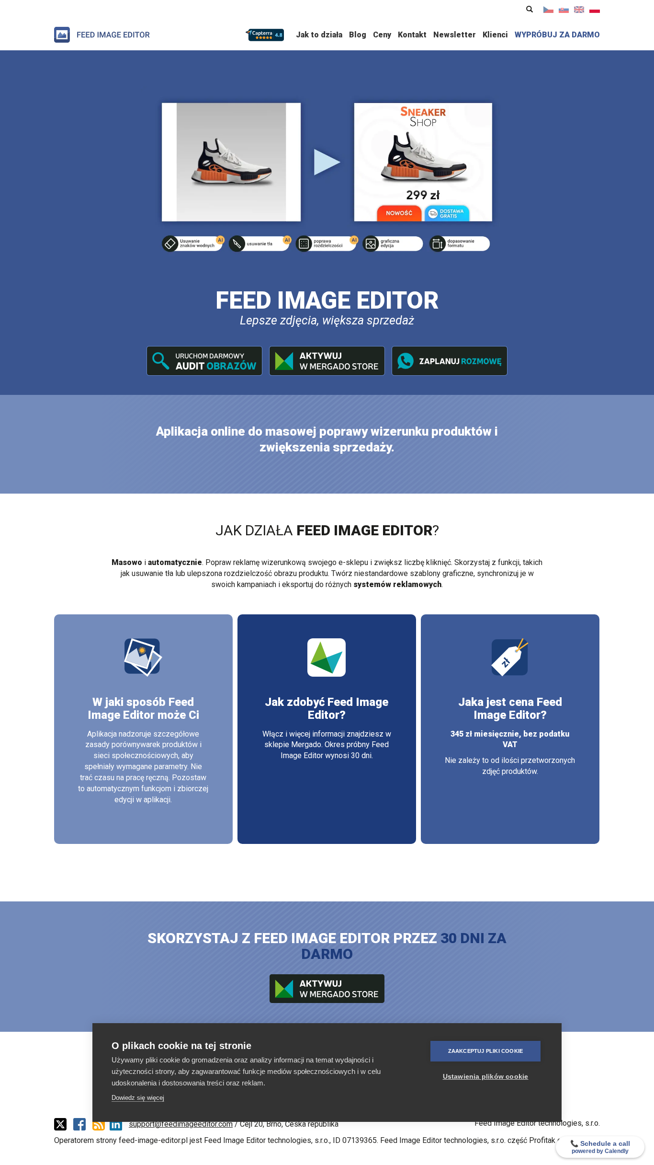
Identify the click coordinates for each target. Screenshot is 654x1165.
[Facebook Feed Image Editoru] (81, 1124)
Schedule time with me (449, 361)
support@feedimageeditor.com (181, 1124)
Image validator (204, 361)
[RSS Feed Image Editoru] (101, 1124)
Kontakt (412, 34)
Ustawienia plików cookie (486, 1076)
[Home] (102, 35)
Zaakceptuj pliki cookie (485, 1051)
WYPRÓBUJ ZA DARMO (557, 34)
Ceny (382, 34)
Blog (357, 34)
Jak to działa (319, 34)
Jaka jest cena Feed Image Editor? (510, 708)
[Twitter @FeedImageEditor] (62, 1124)
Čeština (548, 9)
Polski (594, 9)
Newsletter (454, 34)
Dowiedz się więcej (138, 1097)
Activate (327, 361)
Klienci (495, 34)
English (579, 9)
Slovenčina (564, 9)
